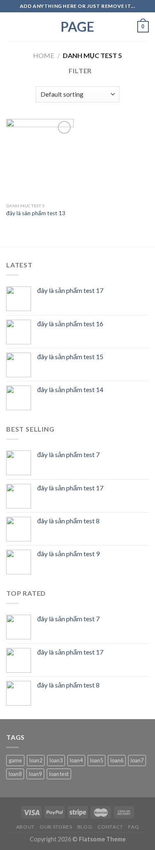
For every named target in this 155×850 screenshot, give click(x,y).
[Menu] (11, 26)
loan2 (35, 760)
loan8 (15, 774)
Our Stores (56, 827)
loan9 (35, 774)
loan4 (76, 760)
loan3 (56, 760)
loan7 (137, 760)
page (77, 26)
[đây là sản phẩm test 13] (40, 159)
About (25, 827)
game (15, 760)
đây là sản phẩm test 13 (35, 213)
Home (43, 55)
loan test (59, 774)
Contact (110, 827)
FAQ (133, 827)
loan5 (96, 760)
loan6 (116, 760)
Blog (84, 827)
